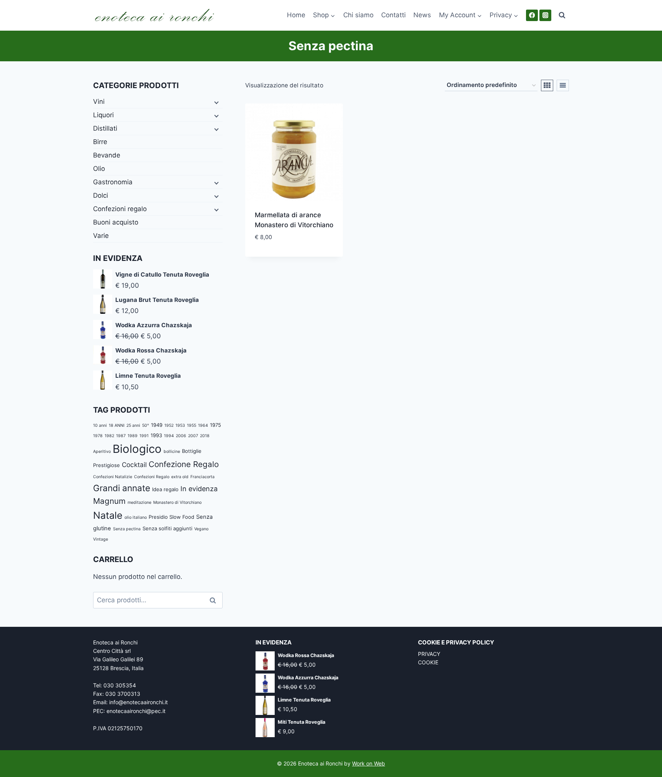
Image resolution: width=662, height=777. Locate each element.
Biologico (137, 449)
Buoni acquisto (115, 222)
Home (296, 15)
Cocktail (134, 465)
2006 (181, 435)
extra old (179, 476)
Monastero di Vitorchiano (177, 502)
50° (145, 425)
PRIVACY (429, 654)
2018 (205, 435)
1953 (180, 425)
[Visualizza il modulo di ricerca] (562, 15)
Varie (101, 235)
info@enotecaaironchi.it (138, 702)
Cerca (215, 600)
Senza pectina (127, 528)
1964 (203, 425)
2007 (193, 435)
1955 (191, 425)
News (422, 15)
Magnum (109, 501)
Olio (99, 168)
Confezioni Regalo (151, 476)
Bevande (106, 155)
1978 (98, 435)
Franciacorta (202, 476)
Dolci (100, 195)
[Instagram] (545, 15)
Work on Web (368, 763)
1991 (144, 435)
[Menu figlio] (216, 102)
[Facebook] (532, 15)
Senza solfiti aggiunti (167, 528)
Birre (100, 142)
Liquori (103, 115)
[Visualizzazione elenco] (563, 85)
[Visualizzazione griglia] (547, 85)
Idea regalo (165, 489)
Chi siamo (358, 15)
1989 (133, 435)
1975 (215, 425)
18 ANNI (117, 425)
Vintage (100, 539)
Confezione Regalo (184, 464)
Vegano (201, 528)
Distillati (105, 128)
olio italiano (136, 517)
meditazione (139, 502)
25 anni (133, 425)
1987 (121, 435)
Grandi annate (121, 488)
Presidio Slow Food (171, 517)
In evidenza (199, 489)
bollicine (172, 451)
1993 (156, 435)
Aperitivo (102, 451)
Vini (99, 101)
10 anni (100, 425)
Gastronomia (113, 182)
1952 (169, 425)
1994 (169, 435)
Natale (108, 515)
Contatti (393, 15)
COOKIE (428, 662)
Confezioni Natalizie (112, 476)
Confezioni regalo (120, 209)
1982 (109, 435)
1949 (156, 425)
